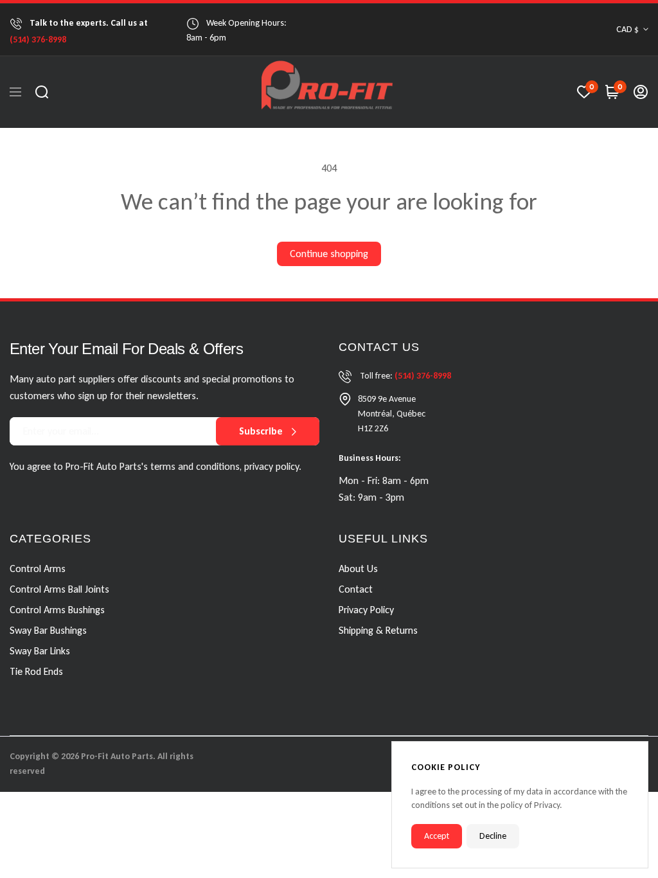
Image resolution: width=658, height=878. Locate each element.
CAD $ (627, 29)
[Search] (41, 92)
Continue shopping (329, 253)
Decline (492, 835)
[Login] (640, 92)
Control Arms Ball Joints (59, 588)
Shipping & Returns (378, 629)
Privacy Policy (366, 609)
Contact (356, 588)
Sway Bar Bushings (48, 629)
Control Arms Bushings (57, 609)
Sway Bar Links (40, 650)
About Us (358, 568)
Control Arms (38, 568)
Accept (436, 835)
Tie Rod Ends (36, 671)
